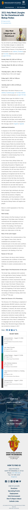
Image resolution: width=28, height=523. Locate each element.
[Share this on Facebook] (7, 330)
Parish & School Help (14, 402)
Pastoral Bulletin (13, 351)
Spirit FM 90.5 (7, 56)
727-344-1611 (16, 473)
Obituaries (8, 351)
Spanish (22, 124)
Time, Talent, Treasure (14, 424)
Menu (23, 4)
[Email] (12, 330)
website (15, 51)
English (16, 124)
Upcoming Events (7, 23)
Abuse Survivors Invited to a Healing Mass (14, 371)
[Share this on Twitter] (9, 330)
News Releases (16, 376)
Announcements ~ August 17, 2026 (13, 338)
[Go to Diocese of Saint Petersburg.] (2, 7)
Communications (9, 376)
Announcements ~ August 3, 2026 (13, 380)
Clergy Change (9, 359)
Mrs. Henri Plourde (9, 347)
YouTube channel (20, 92)
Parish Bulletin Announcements (12, 341)
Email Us (14, 477)
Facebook (20, 51)
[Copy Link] (16, 330)
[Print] (14, 330)
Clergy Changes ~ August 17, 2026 (13, 355)
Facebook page (10, 92)
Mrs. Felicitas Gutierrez (10, 363)
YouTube (6, 54)
